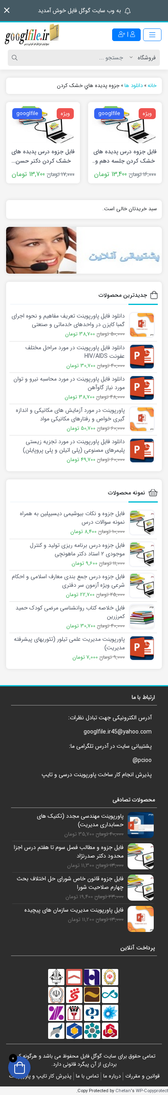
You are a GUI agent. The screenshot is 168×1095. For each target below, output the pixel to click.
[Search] (16, 58)
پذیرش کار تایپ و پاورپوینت (40, 1076)
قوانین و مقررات (142, 1076)
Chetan (123, 1091)
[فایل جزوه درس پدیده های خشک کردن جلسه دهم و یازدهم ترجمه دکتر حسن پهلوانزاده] (125, 124)
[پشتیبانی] (84, 250)
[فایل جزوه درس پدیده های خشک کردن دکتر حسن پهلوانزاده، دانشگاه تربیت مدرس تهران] (43, 124)
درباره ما (112, 1076)
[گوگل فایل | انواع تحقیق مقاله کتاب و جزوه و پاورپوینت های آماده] (32, 34)
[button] (6, 10)
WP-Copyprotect (152, 1091)
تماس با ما (87, 1076)
